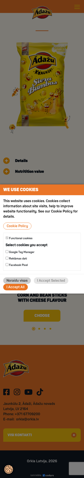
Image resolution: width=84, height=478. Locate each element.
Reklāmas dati (17, 258)
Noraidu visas (17, 280)
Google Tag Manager (21, 252)
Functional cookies (20, 238)
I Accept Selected (51, 280)
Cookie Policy (17, 226)
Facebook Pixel (18, 265)
